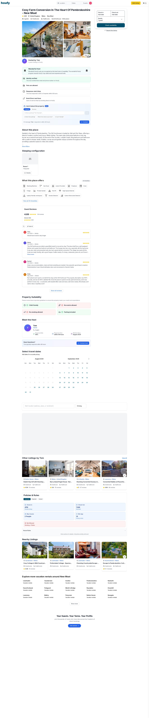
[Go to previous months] (24, 359)
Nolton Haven (29, 479)
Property (27, 109)
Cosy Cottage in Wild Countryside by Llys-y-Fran (39, 563)
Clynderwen (28, 560)
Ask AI (31, 226)
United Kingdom (35, 16)
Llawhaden (55, 560)
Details (28, 173)
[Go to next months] (89, 359)
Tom (35, 326)
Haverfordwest (109, 560)
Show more (30, 254)
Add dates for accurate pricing (30, 354)
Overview (27, 499)
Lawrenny (108, 479)
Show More (25, 146)
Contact (85, 122)
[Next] (124, 475)
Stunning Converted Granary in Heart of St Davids (93, 482)
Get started (73, 625)
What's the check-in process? (45, 116)
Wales (43, 16)
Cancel (40, 499)
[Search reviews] (23, 226)
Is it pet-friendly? (59, 116)
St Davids (81, 479)
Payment (34, 499)
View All (124, 458)
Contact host (84, 343)
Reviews (34, 109)
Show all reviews (56, 290)
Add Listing (135, 3)
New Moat (50, 16)
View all (87, 55)
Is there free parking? (29, 116)
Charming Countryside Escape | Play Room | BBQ (93, 563)
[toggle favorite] (45, 462)
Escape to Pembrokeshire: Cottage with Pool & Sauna (121, 563)
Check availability (111, 25)
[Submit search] (90, 3)
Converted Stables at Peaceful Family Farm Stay (119, 482)
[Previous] (24, 557)
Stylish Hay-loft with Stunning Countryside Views (39, 482)
